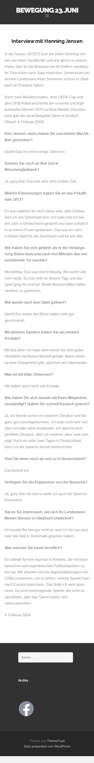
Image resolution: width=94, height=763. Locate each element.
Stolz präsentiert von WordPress (47, 746)
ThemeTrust (56, 741)
